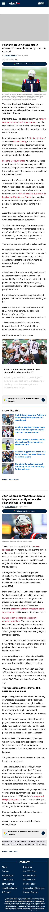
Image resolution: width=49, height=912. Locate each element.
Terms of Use (8, 884)
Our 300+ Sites (29, 871)
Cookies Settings (30, 892)
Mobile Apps (7, 875)
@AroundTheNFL (22, 235)
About (4, 867)
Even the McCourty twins (13, 161)
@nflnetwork (36, 235)
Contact (5, 871)
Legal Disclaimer (9, 888)
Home (4, 479)
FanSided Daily (30, 875)
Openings (27, 867)
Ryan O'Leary (10, 507)
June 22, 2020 (40, 317)
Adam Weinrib (11, 56)
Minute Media (13, 898)
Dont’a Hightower (37, 138)
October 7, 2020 (34, 238)
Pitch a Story (7, 879)
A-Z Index (6, 892)
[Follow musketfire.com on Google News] (43, 400)
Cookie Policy (29, 884)
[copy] (16, 59)
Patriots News (14, 479)
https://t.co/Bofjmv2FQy (13, 314)
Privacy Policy (29, 879)
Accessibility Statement (34, 888)
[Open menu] (3, 3)
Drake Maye (13, 851)
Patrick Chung (19, 141)
